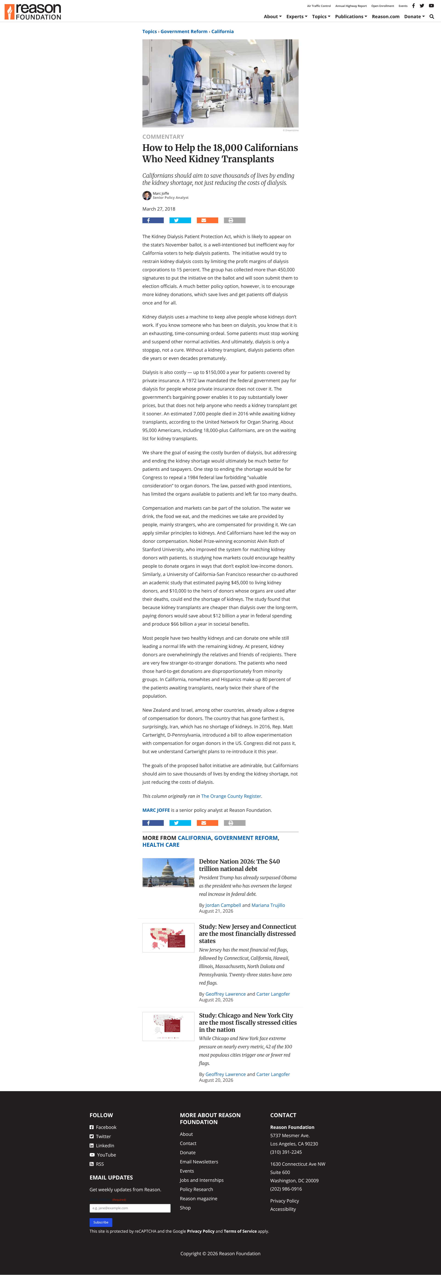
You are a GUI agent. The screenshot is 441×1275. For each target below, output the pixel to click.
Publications (349, 16)
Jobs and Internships (201, 1180)
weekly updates (114, 1190)
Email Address (108, 1200)
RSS (100, 1164)
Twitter (103, 1136)
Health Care (161, 845)
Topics (319, 16)
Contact (188, 1143)
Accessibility (283, 1209)
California (222, 31)
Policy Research (196, 1189)
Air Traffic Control (319, 6)
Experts (295, 16)
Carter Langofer (273, 994)
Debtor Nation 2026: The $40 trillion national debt (239, 865)
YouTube (106, 1155)
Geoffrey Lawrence (226, 994)
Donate (412, 16)
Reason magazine (198, 1198)
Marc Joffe (156, 810)
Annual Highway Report (351, 6)
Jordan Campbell (223, 905)
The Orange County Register (231, 796)
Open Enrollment (382, 6)
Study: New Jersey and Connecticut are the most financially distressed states (247, 934)
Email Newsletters (199, 1162)
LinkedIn (105, 1145)
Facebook (106, 1127)
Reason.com (386, 16)
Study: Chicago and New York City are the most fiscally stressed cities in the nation (248, 1023)
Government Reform (184, 31)
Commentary (163, 137)
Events (403, 6)
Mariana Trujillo (268, 905)
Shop (185, 1208)
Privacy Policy (284, 1201)
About (271, 16)
